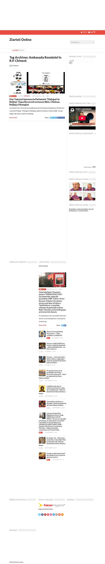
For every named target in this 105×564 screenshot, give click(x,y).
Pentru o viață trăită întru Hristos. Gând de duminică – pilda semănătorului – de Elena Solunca (56, 346)
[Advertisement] (52, 14)
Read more (13, 117)
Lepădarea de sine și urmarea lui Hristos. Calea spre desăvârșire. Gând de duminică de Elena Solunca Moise (52, 389)
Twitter (54, 117)
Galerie (14, 96)
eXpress (27, 96)
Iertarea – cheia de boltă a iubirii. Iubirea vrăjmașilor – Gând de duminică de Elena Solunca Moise (56, 359)
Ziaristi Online (20, 40)
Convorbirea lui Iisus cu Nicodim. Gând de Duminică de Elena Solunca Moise (56, 403)
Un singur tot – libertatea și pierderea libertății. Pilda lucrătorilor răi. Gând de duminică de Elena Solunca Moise (52, 441)
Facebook (61, 117)
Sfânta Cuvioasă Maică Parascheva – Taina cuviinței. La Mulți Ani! (55, 333)
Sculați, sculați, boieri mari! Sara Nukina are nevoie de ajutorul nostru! (56, 455)
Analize (43, 289)
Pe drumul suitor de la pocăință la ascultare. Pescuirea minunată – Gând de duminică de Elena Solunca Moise (52, 374)
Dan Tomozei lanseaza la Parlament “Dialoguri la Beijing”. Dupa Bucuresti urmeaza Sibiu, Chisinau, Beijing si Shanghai (34, 102)
